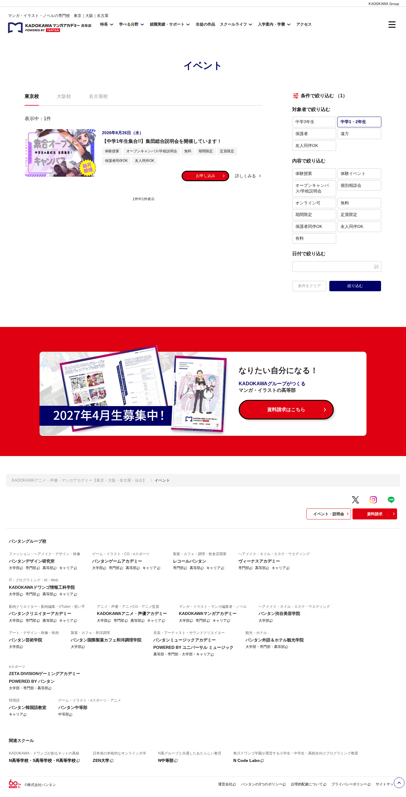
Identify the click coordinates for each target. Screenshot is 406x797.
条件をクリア (309, 286)
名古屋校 (98, 96)
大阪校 (64, 96)
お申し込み (205, 175)
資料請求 (375, 514)
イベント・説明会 (328, 514)
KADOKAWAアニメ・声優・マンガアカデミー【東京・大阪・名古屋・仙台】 (79, 480)
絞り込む (355, 286)
